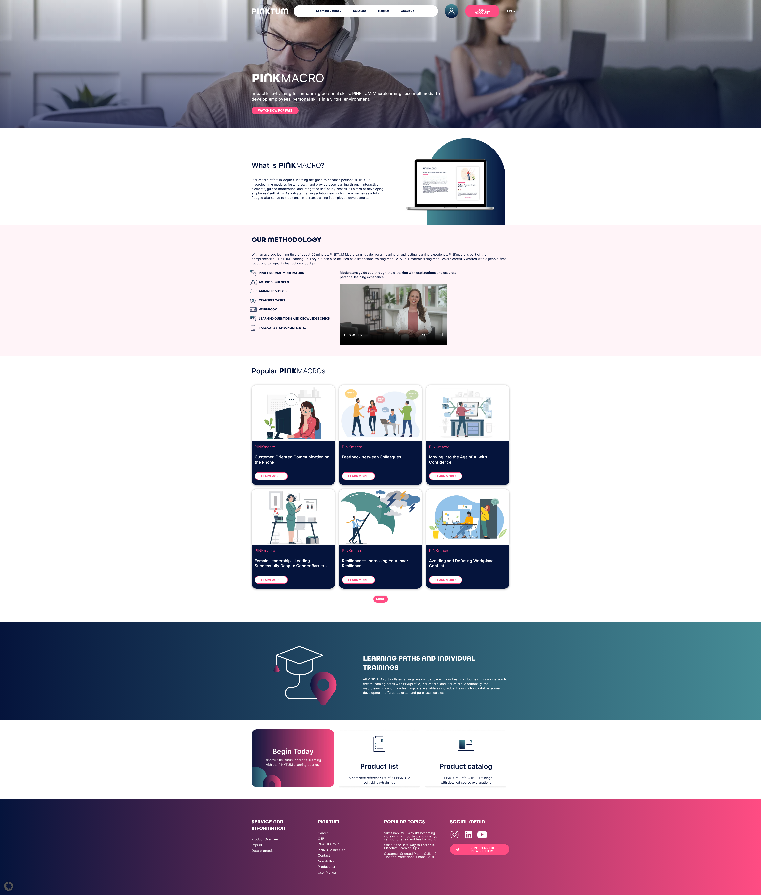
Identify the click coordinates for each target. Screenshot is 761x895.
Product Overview (265, 839)
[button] (509, 11)
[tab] (293, 273)
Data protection (263, 851)
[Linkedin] (468, 834)
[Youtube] (482, 834)
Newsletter (326, 861)
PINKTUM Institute (331, 850)
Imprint (257, 845)
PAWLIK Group (328, 844)
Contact (324, 855)
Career (323, 833)
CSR (321, 838)
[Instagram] (454, 834)
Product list (326, 867)
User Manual (327, 872)
